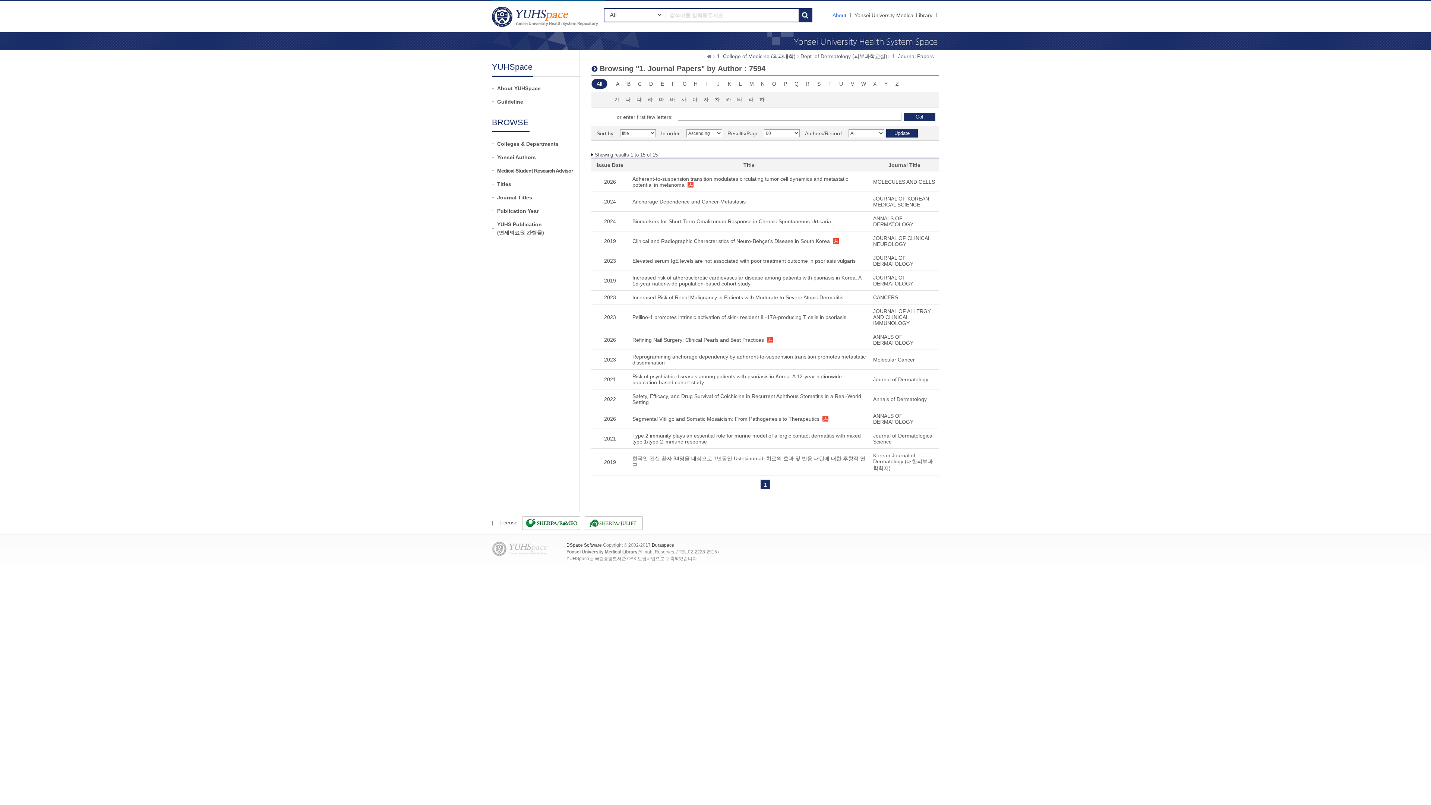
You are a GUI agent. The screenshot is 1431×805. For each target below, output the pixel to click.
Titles (504, 184)
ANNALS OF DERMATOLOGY (893, 221)
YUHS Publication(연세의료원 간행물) (520, 228)
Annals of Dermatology (900, 399)
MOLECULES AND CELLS (904, 182)
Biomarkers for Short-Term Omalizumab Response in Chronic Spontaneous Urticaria (731, 221)
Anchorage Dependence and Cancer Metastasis (689, 202)
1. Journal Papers (913, 56)
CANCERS (885, 297)
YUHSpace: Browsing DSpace (546, 16)
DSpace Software (584, 545)
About (839, 15)
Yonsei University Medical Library (893, 15)
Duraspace (663, 545)
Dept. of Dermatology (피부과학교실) (843, 56)
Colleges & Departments (528, 144)
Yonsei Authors (516, 157)
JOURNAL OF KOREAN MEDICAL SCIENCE (901, 202)
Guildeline (510, 102)
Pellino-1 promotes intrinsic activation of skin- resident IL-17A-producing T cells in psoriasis (739, 317)
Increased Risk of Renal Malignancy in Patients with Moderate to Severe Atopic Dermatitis (737, 297)
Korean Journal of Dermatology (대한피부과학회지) (903, 461)
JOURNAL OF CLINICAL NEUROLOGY (902, 241)
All (599, 84)
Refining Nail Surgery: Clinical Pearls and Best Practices (698, 340)
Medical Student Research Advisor (535, 171)
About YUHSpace (519, 88)
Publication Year (517, 211)
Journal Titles (514, 198)
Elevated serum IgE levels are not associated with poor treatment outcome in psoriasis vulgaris (744, 261)
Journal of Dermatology (900, 379)
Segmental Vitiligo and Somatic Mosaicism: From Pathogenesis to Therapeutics (725, 419)
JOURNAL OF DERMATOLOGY (893, 261)
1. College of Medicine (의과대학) (756, 56)
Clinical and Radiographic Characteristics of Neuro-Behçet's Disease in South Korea (731, 241)
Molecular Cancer (894, 360)
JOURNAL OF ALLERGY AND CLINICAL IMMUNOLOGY (902, 317)
